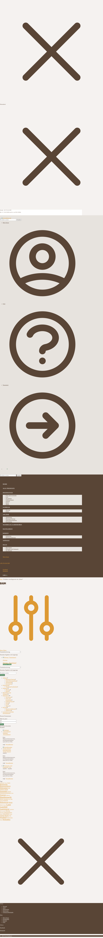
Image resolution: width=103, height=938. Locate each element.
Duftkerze (2, 789)
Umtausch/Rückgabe (8, 912)
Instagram (5, 571)
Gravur (3, 795)
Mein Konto (6, 222)
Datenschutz (6, 909)
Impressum (5, 911)
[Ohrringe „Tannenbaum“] (9, 657)
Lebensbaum (12, 809)
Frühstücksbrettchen (5, 793)
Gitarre (12, 793)
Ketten (1, 804)
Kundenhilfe (6, 919)
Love (1, 811)
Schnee (1, 814)
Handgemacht (5, 797)
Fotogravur (9, 791)
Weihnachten (10, 817)
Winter (1, 819)
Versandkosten (9, 744)
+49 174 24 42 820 (5, 563)
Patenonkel (2, 812)
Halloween (8, 795)
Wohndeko (6, 819)
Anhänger (2, 782)
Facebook (5, 569)
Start (1, 579)
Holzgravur (4, 802)
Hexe (9, 799)
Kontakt (5, 920)
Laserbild (3, 807)
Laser (8, 804)
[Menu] (0, 218)
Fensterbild (3, 791)
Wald (10, 815)
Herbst (1, 799)
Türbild (2, 815)
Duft (9, 788)
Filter (2, 724)
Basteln (8, 782)
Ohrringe (5, 660)
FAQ (4, 304)
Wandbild (3, 817)
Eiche (6, 789)
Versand (5, 906)
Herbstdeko (6, 799)
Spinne (11, 814)
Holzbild (1, 800)
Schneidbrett (6, 814)
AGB (4, 908)
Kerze (10, 802)
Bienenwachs (3, 784)
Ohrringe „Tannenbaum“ (10, 663)
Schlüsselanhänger (8, 812)
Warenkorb (5, 385)
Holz (11, 799)
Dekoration (4, 788)
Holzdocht (5, 800)
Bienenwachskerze (5, 786)
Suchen (19, 219)
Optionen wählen (7, 664)
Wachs (7, 815)
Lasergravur (4, 809)
